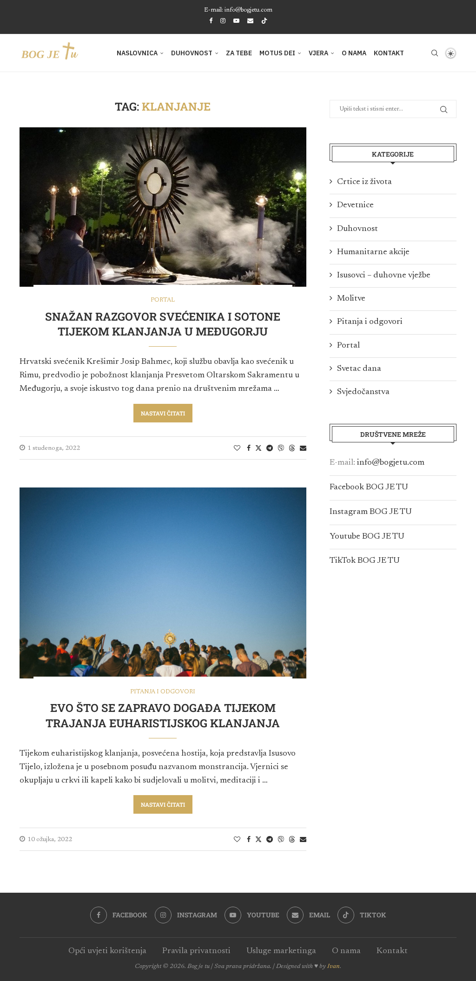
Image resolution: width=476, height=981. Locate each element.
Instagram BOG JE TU (371, 512)
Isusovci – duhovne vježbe (383, 275)
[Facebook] (210, 21)
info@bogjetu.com (390, 463)
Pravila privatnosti (196, 951)
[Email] (250, 21)
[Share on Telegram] (269, 448)
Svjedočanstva (363, 392)
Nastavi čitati (163, 413)
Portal (348, 346)
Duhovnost (191, 53)
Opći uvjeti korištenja (107, 951)
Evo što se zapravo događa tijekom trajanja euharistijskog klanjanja (163, 715)
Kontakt (389, 53)
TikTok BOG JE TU (365, 561)
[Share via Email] (303, 448)
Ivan (333, 966)
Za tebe (239, 53)
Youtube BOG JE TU (367, 537)
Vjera (318, 53)
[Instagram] (222, 21)
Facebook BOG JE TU (369, 487)
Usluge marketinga (281, 951)
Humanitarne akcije (373, 252)
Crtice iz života (364, 182)
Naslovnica (137, 53)
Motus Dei (277, 53)
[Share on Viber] (281, 448)
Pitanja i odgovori (370, 322)
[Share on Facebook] (249, 448)
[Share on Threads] (292, 448)
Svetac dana (359, 369)
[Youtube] (236, 21)
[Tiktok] (264, 21)
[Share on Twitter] (258, 448)
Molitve (351, 299)
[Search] (434, 53)
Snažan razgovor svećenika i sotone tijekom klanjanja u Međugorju (162, 324)
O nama (354, 53)
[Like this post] (237, 448)
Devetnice (355, 205)
